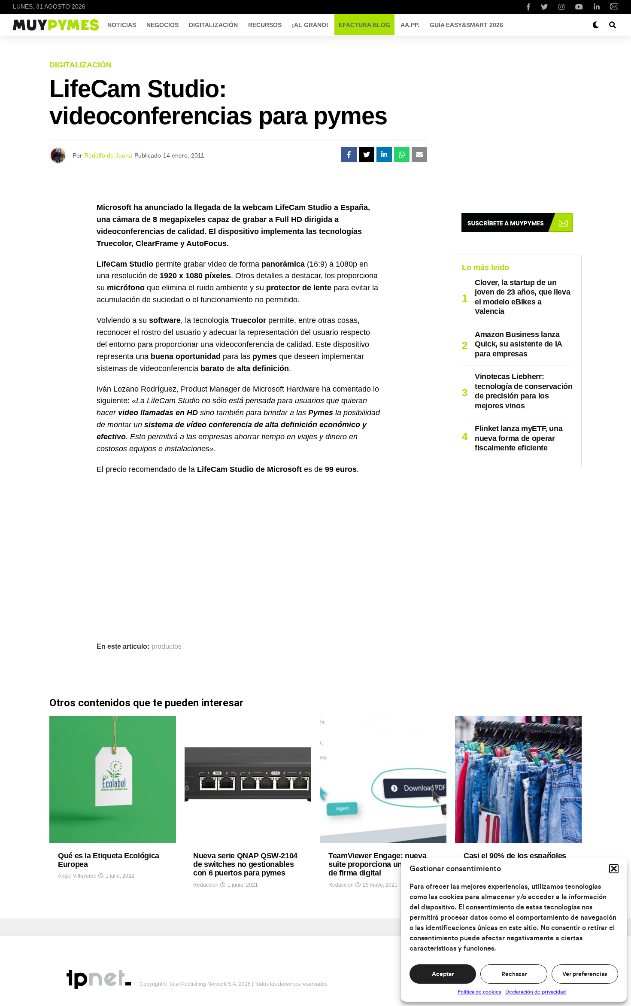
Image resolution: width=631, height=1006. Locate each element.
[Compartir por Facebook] (349, 154)
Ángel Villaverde (77, 876)
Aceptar (443, 974)
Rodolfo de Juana (108, 155)
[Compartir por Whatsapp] (402, 154)
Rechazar (514, 974)
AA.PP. (409, 24)
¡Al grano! (310, 24)
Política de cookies (479, 991)
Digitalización (213, 24)
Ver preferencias (584, 974)
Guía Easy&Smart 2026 (466, 24)
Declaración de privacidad (535, 991)
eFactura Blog (364, 24)
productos (167, 646)
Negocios (162, 24)
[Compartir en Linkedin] (384, 154)
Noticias (121, 24)
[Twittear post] (366, 154)
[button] (614, 868)
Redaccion (205, 885)
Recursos (265, 24)
